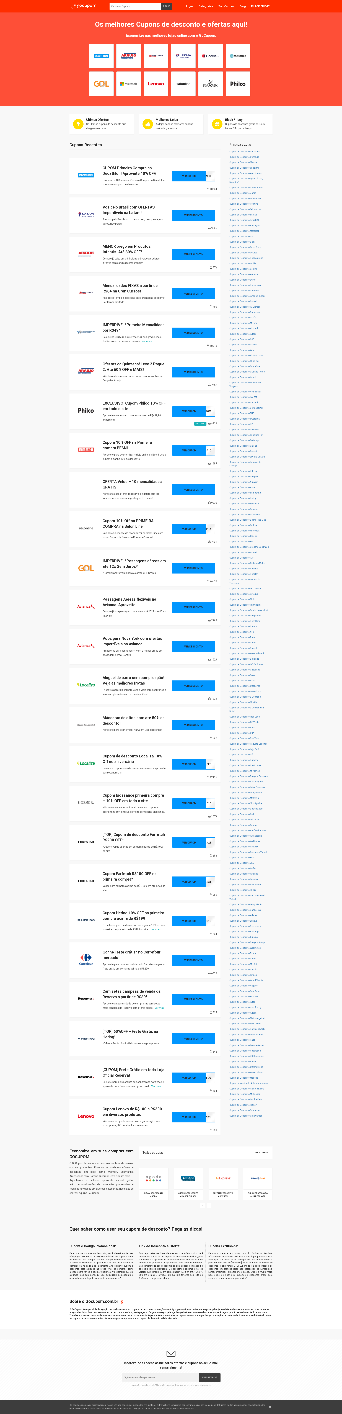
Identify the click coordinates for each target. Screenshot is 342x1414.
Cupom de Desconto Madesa (243, 1078)
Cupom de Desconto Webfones (244, 841)
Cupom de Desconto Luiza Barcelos (247, 787)
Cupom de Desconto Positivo (243, 204)
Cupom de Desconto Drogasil (243, 476)
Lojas (189, 6)
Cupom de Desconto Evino (242, 280)
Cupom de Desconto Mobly (242, 263)
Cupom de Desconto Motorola (244, 798)
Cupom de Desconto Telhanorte (245, 209)
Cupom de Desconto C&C (241, 339)
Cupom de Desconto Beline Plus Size (247, 520)
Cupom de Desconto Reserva (243, 568)
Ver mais (147, 341)
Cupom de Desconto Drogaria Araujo (247, 942)
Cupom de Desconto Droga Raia (245, 615)
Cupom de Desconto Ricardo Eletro (246, 1089)
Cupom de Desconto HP (241, 424)
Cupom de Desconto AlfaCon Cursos (247, 296)
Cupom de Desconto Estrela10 (244, 220)
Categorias (206, 6)
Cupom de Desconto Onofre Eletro (246, 1099)
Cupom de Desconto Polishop (243, 440)
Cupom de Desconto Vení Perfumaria (247, 830)
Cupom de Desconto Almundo (244, 328)
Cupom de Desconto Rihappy (243, 846)
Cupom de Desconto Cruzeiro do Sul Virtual (247, 897)
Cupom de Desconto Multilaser (244, 1094)
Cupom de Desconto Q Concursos (246, 1067)
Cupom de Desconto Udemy (243, 471)
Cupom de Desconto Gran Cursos (245, 1116)
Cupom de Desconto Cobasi (243, 451)
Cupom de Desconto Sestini (243, 269)
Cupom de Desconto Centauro (244, 157)
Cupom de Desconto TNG (241, 413)
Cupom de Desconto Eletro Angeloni (247, 1018)
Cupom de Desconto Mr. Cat (243, 964)
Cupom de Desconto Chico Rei (244, 429)
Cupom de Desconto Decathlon (244, 402)
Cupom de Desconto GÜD (241, 754)
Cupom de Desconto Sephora (243, 509)
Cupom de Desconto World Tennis (246, 980)
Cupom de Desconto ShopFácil (244, 361)
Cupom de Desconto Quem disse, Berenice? (246, 180)
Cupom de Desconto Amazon (243, 274)
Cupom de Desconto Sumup (243, 825)
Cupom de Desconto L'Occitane (245, 697)
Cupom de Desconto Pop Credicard (246, 653)
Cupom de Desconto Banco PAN (245, 910)
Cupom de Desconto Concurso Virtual (248, 852)
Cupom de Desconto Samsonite (245, 493)
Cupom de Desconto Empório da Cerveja (245, 464)
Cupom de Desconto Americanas (245, 173)
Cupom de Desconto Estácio (243, 996)
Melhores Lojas (167, 120)
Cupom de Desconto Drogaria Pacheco (248, 776)
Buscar (166, 6)
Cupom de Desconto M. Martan (244, 771)
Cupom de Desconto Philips (242, 890)
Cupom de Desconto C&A (241, 733)
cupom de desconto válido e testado (158, 1318)
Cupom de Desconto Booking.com (246, 809)
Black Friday (234, 120)
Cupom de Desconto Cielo (242, 814)
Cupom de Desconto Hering (242, 498)
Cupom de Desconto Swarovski (244, 419)
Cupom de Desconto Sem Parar (244, 991)
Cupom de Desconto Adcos (242, 334)
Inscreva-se (209, 1377)
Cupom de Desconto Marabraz (244, 231)
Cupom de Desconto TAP (241, 558)
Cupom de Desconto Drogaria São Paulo (249, 547)
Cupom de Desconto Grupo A (243, 937)
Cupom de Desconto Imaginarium (246, 792)
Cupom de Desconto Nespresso (245, 1051)
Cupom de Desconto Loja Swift (244, 749)
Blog (243, 6)
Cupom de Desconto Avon (242, 680)
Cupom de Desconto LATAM (243, 397)
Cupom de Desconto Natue (242, 958)
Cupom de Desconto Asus (242, 487)
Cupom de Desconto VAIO (242, 727)
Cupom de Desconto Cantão (243, 969)
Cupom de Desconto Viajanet (243, 985)
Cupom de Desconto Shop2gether (246, 803)
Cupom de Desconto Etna (242, 857)
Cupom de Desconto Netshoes (244, 151)
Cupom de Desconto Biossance (245, 884)
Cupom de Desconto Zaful (242, 637)
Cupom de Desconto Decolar (243, 574)
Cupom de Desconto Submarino (245, 198)
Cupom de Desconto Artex (242, 1002)
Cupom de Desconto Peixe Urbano (246, 1072)
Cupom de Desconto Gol (241, 236)
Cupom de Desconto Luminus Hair (246, 1034)
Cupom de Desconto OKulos (243, 252)
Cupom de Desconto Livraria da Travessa (244, 581)
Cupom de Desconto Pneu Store (245, 247)
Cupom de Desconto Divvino (243, 344)
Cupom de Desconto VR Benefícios (246, 1056)
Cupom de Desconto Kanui (242, 377)
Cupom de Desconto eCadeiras (244, 686)
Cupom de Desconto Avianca (243, 874)
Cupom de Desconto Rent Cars (244, 621)
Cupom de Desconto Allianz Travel (246, 355)
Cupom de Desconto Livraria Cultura (247, 457)
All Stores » (261, 1152)
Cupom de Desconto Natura (243, 626)
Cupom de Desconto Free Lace (244, 717)
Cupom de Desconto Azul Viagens (246, 781)
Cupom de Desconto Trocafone (244, 366)
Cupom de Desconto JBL (241, 863)
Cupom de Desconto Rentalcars (245, 926)
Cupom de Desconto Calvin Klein (245, 765)
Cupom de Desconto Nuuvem (243, 482)
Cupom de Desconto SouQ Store (245, 1023)
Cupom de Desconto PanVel (243, 552)
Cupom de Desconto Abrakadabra (245, 836)
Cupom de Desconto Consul (243, 301)
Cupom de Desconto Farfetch (243, 868)
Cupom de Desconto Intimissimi (245, 605)
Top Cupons (226, 6)
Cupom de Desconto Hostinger (244, 931)
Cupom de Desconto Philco (242, 599)
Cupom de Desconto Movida (243, 702)
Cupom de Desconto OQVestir (244, 722)
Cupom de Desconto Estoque (243, 594)
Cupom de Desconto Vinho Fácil (245, 391)
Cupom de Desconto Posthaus (244, 503)
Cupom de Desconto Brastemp (244, 312)
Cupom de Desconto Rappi (242, 1040)
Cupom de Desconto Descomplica (246, 258)
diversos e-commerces (118, 1315)
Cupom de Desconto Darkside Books (247, 1029)
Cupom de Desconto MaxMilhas (245, 691)
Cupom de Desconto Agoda (242, 1013)
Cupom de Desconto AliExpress (244, 307)
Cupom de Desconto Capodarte (244, 670)
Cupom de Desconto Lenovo (243, 921)
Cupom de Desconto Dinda (242, 953)
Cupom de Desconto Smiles (243, 975)
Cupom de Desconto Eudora (243, 525)
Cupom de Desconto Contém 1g (245, 1007)
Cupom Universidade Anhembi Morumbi (248, 1083)
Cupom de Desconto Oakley (243, 536)
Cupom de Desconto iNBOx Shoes (246, 664)
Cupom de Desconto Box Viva (244, 738)
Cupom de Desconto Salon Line (244, 514)
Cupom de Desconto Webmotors (245, 948)
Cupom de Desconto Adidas (243, 915)
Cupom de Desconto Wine (242, 350)
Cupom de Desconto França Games (247, 1045)
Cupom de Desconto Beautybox (244, 225)
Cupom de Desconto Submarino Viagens (245, 384)
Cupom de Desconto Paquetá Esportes (248, 744)
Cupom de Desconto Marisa (243, 162)
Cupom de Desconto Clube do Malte (247, 563)
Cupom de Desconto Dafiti (242, 242)
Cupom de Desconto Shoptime (244, 168)
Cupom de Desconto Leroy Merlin (245, 904)
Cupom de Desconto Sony (242, 675)
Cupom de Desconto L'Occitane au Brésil (246, 709)
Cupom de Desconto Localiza (243, 879)
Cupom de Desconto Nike (241, 632)
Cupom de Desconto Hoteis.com (245, 285)
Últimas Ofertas (97, 120)
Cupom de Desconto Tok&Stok (244, 819)
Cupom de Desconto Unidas (243, 446)
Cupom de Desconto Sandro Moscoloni (248, 610)
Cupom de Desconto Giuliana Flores (247, 372)
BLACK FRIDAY (260, 6)
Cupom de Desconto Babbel (243, 648)
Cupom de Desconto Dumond (243, 760)
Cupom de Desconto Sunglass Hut (246, 435)
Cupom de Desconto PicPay (243, 1105)
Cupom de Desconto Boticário (244, 659)
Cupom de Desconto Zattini (242, 193)
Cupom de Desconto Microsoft (244, 530)
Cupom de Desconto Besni (242, 1061)
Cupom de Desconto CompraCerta (246, 187)
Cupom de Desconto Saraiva (243, 215)
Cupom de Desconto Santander (244, 1110)
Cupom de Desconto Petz (242, 541)
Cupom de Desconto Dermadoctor (246, 408)
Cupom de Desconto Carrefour (244, 290)
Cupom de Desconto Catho (242, 642)
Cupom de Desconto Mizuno (243, 323)
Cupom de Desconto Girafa (242, 317)
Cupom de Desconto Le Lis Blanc (245, 588)
